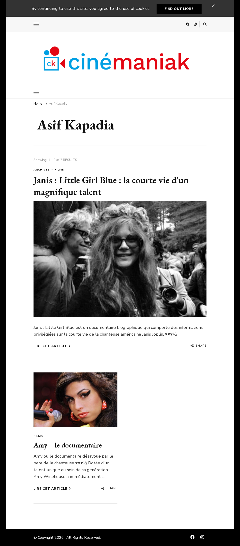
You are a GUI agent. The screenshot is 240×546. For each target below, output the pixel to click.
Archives (42, 169)
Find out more (179, 9)
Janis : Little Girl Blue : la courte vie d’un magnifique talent (111, 186)
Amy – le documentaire (68, 445)
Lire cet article (50, 346)
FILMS (59, 169)
